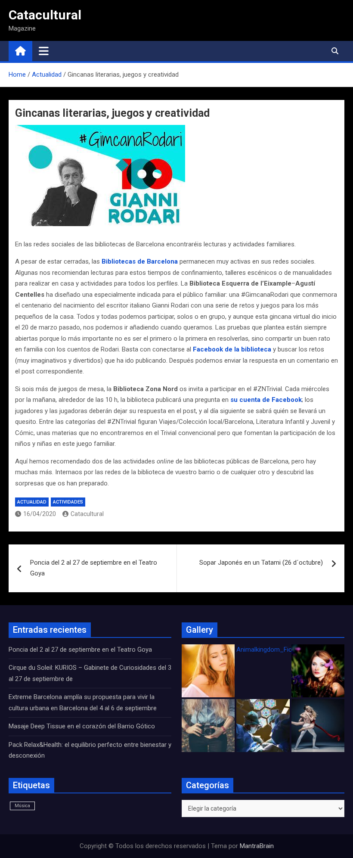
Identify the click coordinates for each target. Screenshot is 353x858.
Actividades (68, 502)
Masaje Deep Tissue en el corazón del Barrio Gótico (83, 726)
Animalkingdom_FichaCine (273, 649)
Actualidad (31, 502)
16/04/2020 (39, 513)
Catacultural (45, 14)
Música (22, 805)
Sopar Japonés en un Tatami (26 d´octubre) (261, 562)
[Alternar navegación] (43, 51)
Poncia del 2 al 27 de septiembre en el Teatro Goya (93, 568)
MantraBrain (257, 846)
